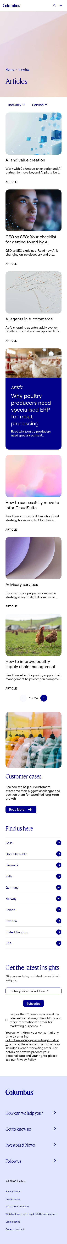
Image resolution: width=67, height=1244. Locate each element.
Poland (10, 910)
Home (9, 69)
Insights (24, 69)
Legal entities (12, 1221)
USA (8, 943)
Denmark (11, 865)
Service (38, 105)
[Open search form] (54, 5)
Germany (11, 887)
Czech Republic (16, 854)
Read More (17, 809)
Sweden (11, 921)
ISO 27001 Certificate (17, 1206)
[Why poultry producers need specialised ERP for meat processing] (33, 363)
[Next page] (43, 698)
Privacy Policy (26, 1059)
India (8, 876)
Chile (9, 843)
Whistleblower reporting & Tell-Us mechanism (30, 1214)
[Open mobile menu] (60, 5)
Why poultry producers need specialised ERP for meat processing (31, 409)
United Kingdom (16, 932)
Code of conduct (14, 1229)
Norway (10, 898)
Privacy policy (12, 1191)
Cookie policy (12, 1198)
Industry (14, 105)
